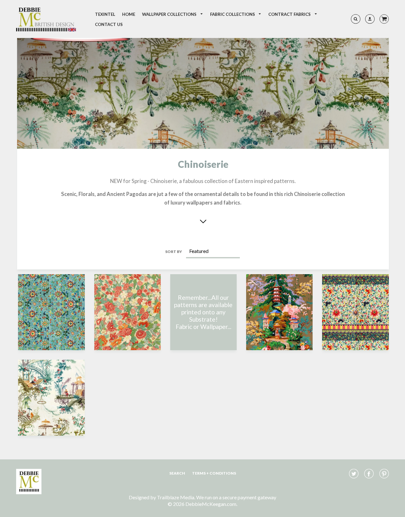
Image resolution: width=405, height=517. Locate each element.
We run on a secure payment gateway (236, 497)
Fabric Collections (233, 14)
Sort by (173, 251)
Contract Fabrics (290, 14)
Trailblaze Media (175, 497)
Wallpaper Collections (169, 14)
